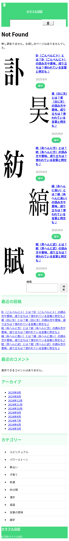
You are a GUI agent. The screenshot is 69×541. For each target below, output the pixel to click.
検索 (29, 282)
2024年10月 (15, 408)
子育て (14, 475)
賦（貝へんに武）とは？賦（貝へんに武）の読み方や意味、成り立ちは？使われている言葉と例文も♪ (51, 252)
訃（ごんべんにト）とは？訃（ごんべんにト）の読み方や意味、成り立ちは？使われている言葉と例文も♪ (51, 63)
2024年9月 (14, 412)
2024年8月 (14, 416)
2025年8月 (14, 396)
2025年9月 (14, 392)
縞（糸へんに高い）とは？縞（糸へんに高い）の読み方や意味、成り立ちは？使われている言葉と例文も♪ (59, 204)
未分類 (14, 490)
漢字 (12, 497)
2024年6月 (14, 425)
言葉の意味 (16, 512)
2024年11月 (15, 404)
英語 (12, 505)
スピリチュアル (19, 452)
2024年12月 (15, 400)
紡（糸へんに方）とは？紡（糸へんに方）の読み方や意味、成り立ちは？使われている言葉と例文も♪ (51, 156)
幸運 (12, 482)
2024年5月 (14, 429)
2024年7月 (14, 421)
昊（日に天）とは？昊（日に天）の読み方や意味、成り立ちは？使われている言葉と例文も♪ (59, 109)
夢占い (14, 467)
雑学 (12, 520)
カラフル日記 (34, 11)
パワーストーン (19, 459)
